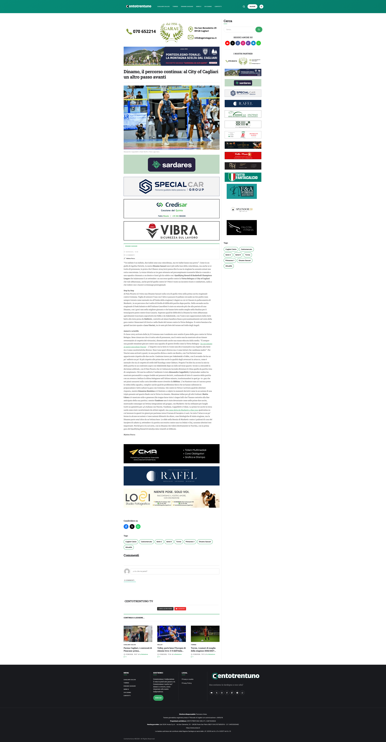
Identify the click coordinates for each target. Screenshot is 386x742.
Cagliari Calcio (131, 542)
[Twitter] (132, 526)
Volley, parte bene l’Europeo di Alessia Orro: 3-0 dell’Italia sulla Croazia (171, 651)
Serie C (159, 542)
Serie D (169, 542)
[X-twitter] (232, 43)
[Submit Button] (258, 29)
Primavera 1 (190, 542)
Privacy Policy (187, 683)
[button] (243, 6)
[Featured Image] (138, 634)
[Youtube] (227, 43)
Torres (178, 542)
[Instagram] (243, 43)
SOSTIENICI (158, 673)
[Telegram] (253, 43)
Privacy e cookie (187, 679)
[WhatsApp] (138, 526)
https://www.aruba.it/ (193, 728)
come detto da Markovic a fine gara (183, 410)
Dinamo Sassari (205, 542)
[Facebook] (126, 526)
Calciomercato (146, 542)
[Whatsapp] (258, 43)
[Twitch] (248, 43)
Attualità (128, 547)
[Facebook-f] (237, 43)
